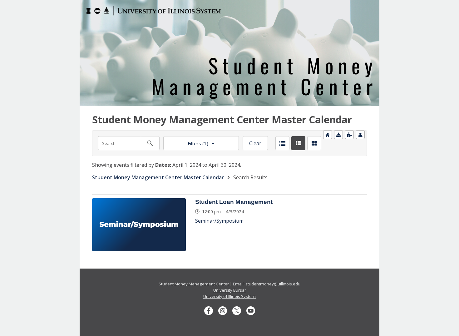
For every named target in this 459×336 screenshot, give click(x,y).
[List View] (282, 143)
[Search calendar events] (150, 143)
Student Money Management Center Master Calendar (158, 177)
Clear (255, 143)
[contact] (360, 134)
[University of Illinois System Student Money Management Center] (229, 3)
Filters (185, 141)
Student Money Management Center (194, 284)
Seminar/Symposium (219, 220)
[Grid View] (314, 143)
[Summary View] (298, 143)
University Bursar (229, 290)
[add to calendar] (338, 134)
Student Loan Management (234, 202)
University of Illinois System (229, 296)
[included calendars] (349, 134)
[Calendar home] (327, 134)
